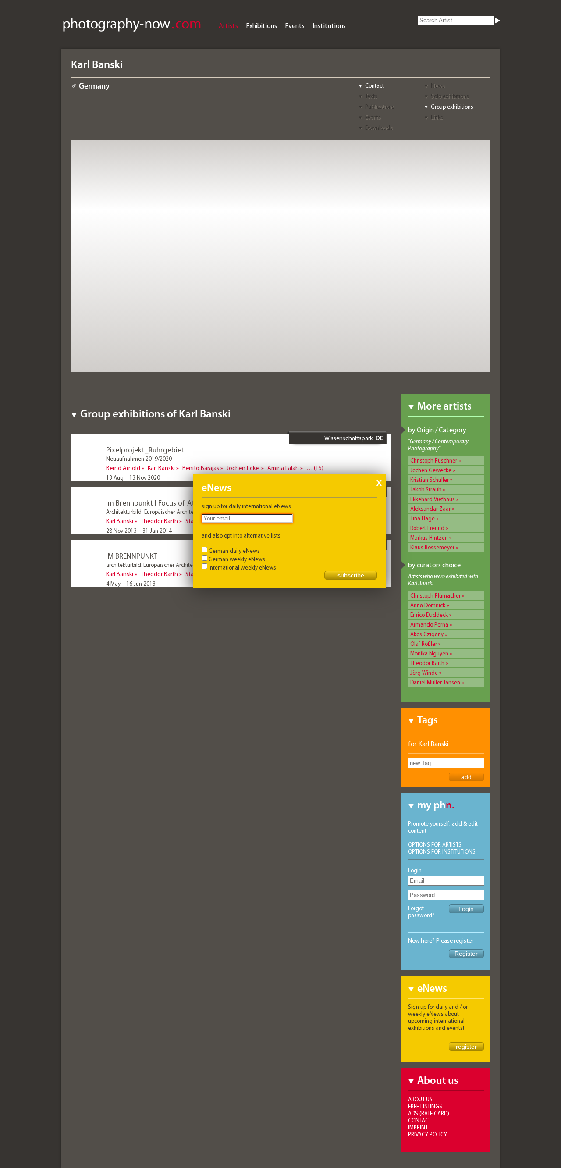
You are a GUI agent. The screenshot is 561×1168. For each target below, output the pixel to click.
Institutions (329, 25)
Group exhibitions (452, 106)
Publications (379, 106)
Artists (228, 25)
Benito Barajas (200, 468)
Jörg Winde (424, 672)
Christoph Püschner (433, 460)
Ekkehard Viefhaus (432, 498)
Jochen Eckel (243, 468)
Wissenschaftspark (348, 438)
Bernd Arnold (123, 468)
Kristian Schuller (429, 479)
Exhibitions (261, 25)
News (438, 85)
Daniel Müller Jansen (435, 682)
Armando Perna (429, 624)
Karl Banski (161, 468)
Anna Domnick (427, 605)
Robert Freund (427, 527)
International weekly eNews (242, 567)
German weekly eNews (237, 559)
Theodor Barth (427, 662)
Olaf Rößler (423, 643)
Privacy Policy (427, 1134)
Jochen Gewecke (430, 470)
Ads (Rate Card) (428, 1113)
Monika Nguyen (429, 653)
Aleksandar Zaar (430, 508)
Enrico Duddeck (429, 614)
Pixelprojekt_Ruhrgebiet (145, 449)
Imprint (418, 1127)
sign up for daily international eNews (246, 505)
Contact (374, 85)
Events (295, 25)
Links (437, 117)
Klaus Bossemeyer (432, 547)
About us (420, 1099)
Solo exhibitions (450, 96)
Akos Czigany (427, 633)
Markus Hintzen (429, 537)
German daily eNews (234, 550)
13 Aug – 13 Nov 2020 (133, 477)
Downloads (379, 127)
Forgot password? (421, 911)
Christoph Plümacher (435, 595)
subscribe (350, 575)
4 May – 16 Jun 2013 (131, 583)
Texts (371, 96)
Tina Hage (422, 518)
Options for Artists (435, 844)
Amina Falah (283, 468)
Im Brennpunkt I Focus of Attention (162, 502)
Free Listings (425, 1106)
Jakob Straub (425, 489)
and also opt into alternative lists (241, 535)
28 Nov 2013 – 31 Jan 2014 (139, 530)
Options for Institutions (442, 851)
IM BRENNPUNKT (131, 555)
